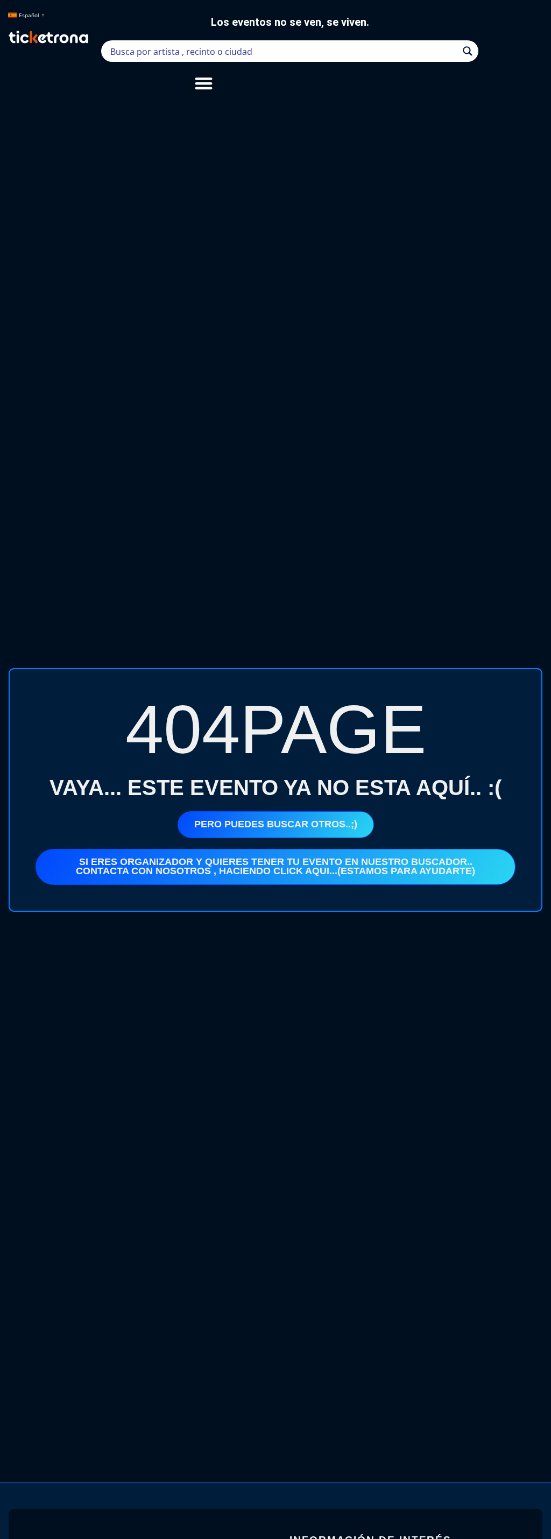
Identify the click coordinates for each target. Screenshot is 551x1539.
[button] (203, 83)
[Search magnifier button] (467, 51)
